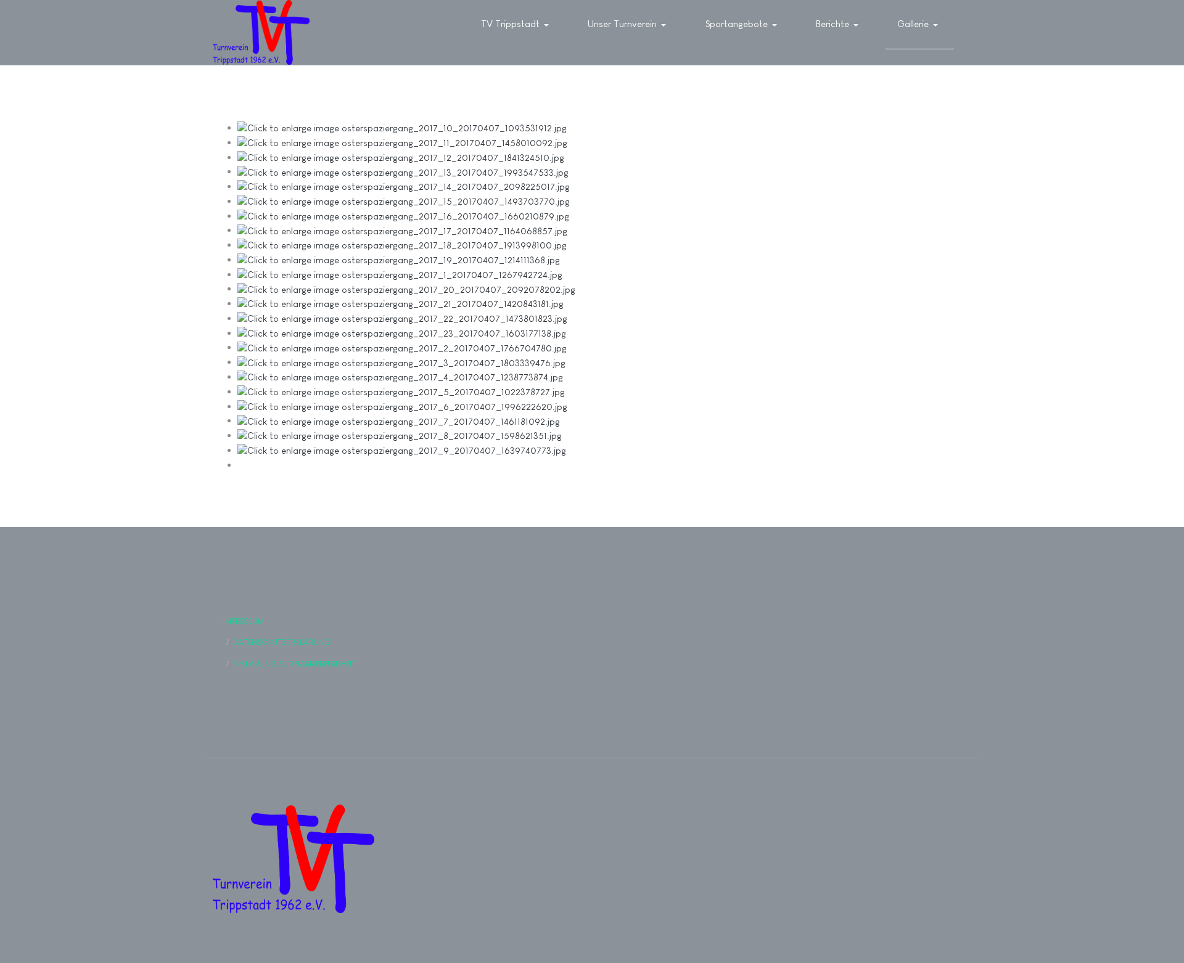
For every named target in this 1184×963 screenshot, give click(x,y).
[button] (517, 24)
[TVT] (261, 32)
